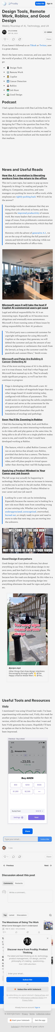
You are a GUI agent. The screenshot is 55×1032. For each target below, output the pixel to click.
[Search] (50, 915)
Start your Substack (21, 1020)
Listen (49, 32)
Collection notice (43, 1014)
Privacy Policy (27, 1000)
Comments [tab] (8, 883)
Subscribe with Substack (29, 989)
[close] (48, 938)
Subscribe (40, 3)
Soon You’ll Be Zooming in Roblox (22, 419)
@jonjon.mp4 (15, 668)
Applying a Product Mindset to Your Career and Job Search (23, 472)
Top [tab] (5, 915)
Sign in (49, 3)
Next (46, 865)
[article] (27, 927)
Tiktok (33, 45)
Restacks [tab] (19, 883)
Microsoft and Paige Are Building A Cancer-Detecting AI (22, 360)
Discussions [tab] (21, 915)
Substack (15, 1026)
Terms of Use (40, 995)
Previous (10, 865)
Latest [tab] (11, 915)
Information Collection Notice (32, 997)
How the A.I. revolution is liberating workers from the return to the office (24, 177)
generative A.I (39, 233)
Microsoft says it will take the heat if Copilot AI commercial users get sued (25, 306)
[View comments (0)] (13, 39)
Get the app (40, 1020)
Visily (5, 706)
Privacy (25, 1014)
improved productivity (28, 213)
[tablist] (13, 883)
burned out (10, 515)
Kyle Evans (12, 31)
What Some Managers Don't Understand (20, 925)
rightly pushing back (26, 196)
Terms (32, 1014)
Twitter (42, 45)
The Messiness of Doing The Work (20, 922)
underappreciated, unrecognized (20, 511)
